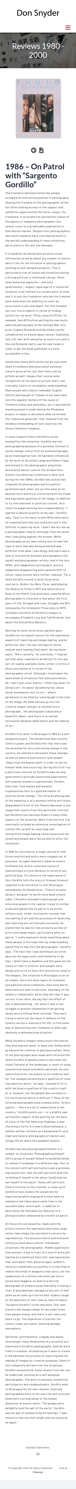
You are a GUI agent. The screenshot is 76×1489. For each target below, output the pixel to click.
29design (38, 1472)
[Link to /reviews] (34, 150)
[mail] (38, 1454)
